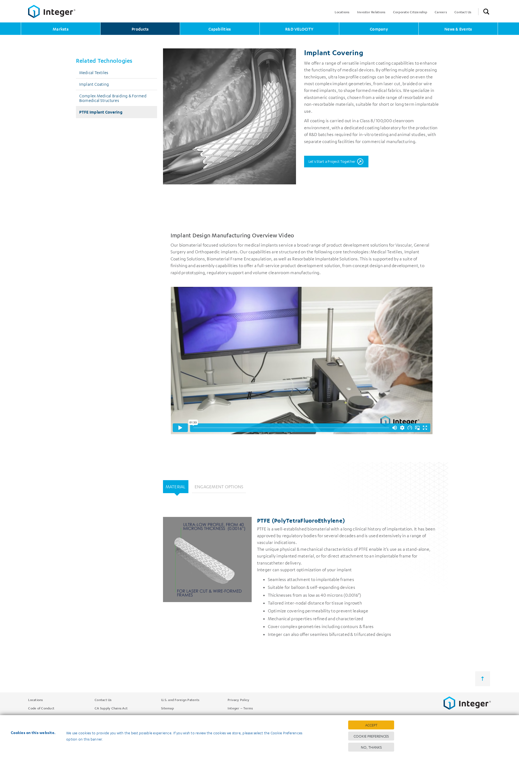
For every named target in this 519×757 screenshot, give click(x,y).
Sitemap (167, 708)
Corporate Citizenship (410, 12)
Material (176, 486)
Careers (441, 12)
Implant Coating (94, 84)
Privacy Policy (238, 700)
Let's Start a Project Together (332, 161)
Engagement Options (219, 486)
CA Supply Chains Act (111, 708)
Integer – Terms (240, 708)
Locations (342, 12)
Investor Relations (371, 12)
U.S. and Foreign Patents (180, 700)
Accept (371, 725)
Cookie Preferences (371, 736)
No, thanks (371, 747)
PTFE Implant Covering (100, 112)
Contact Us (462, 12)
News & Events (458, 28)
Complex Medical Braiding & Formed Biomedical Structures (113, 98)
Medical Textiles (93, 72)
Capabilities (219, 28)
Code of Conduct (41, 708)
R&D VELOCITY (299, 28)
